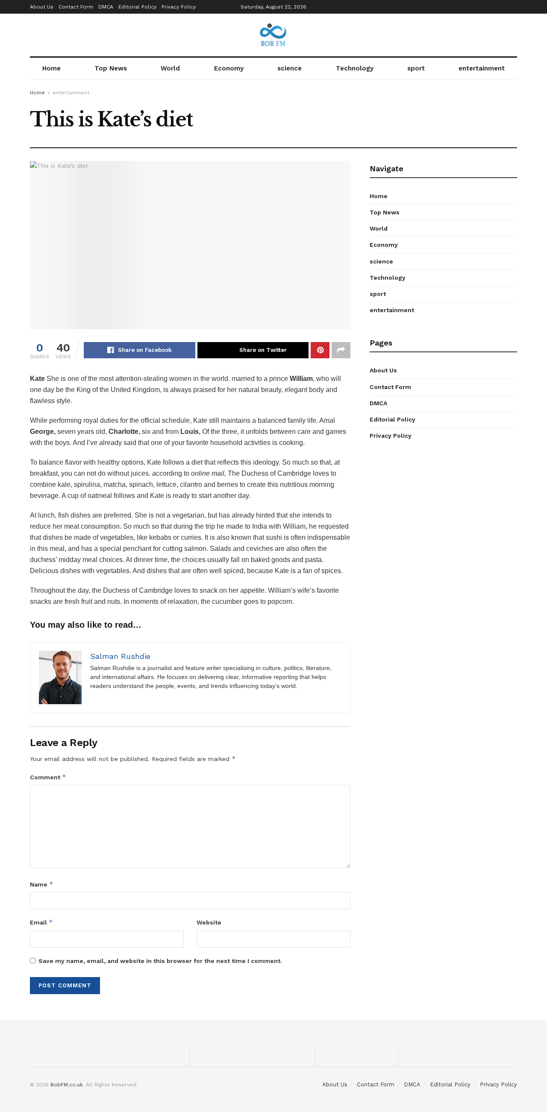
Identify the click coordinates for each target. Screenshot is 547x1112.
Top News (110, 68)
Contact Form (76, 7)
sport (416, 68)
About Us (41, 7)
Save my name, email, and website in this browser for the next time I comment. (160, 960)
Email (41, 922)
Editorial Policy (137, 7)
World (170, 68)
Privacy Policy (179, 7)
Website (209, 922)
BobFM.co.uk (66, 1085)
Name (41, 884)
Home (51, 68)
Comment (48, 777)
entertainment (482, 68)
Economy (229, 68)
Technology (354, 68)
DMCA (105, 7)
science (289, 68)
